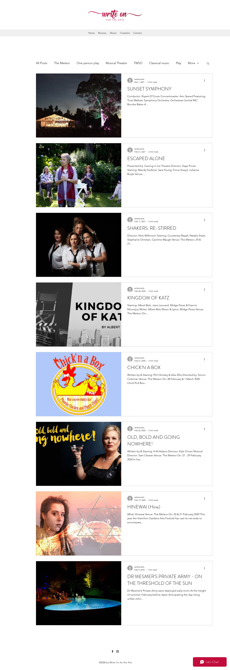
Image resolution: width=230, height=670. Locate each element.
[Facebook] (112, 651)
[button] (208, 63)
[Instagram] (117, 651)
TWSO (138, 63)
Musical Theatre (116, 63)
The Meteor (62, 63)
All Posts (41, 63)
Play (178, 63)
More (191, 63)
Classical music (159, 63)
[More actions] (206, 80)
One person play (88, 63)
